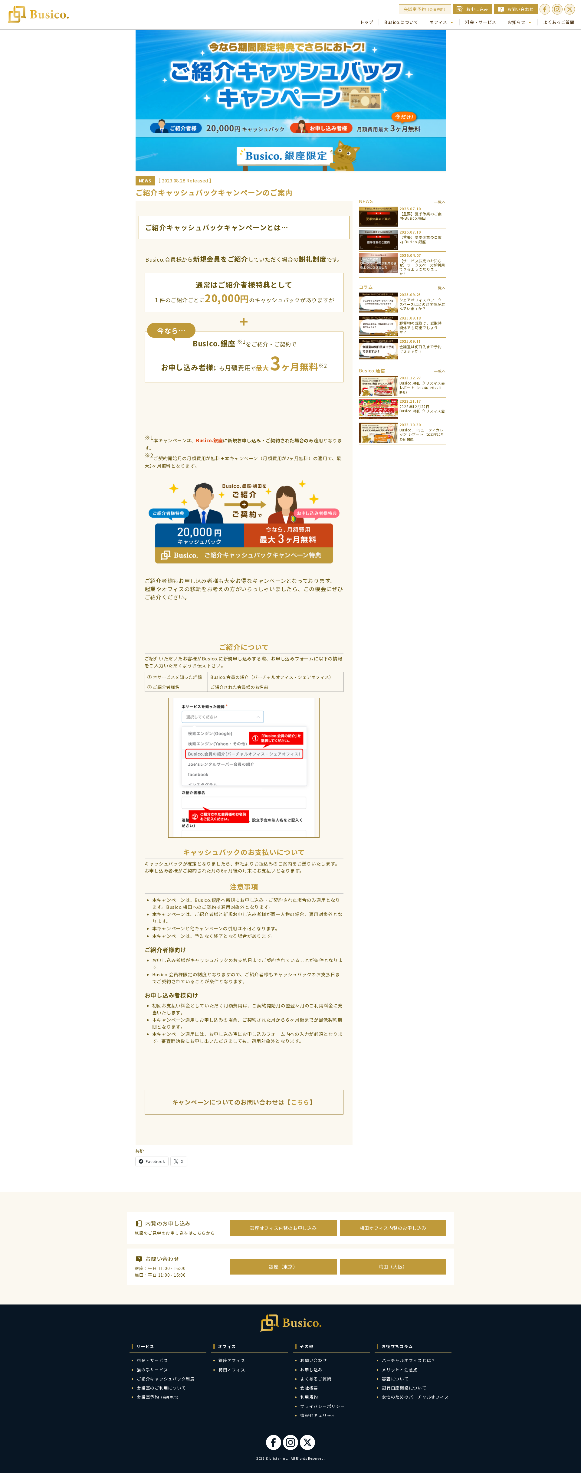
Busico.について (401, 22)
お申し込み (477, 9)
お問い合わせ (520, 9)
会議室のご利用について (161, 1388)
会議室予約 (425, 9)
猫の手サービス (152, 1370)
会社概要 (309, 1388)
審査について (395, 1379)
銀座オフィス (231, 1360)
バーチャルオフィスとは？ (408, 1360)
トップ (366, 22)
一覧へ (439, 202)
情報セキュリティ (318, 1415)
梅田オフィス (231, 1370)
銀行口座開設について (404, 1388)
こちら (300, 1102)
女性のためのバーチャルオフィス (415, 1397)
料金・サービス (480, 22)
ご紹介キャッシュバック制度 (166, 1379)
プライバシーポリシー (322, 1406)
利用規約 (309, 1397)
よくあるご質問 (558, 22)
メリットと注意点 (400, 1370)
